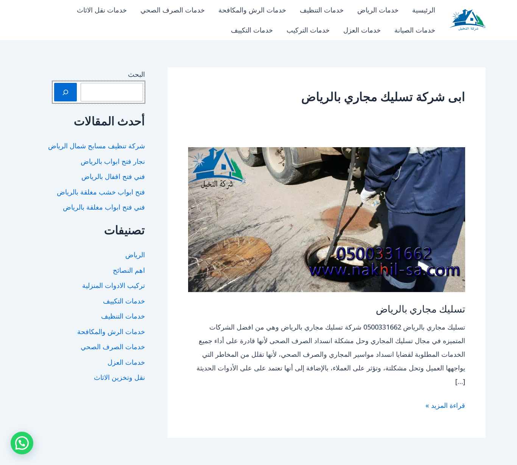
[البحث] (65, 92)
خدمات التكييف (252, 29)
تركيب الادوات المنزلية (113, 285)
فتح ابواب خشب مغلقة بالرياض (101, 191)
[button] (22, 443)
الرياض (135, 254)
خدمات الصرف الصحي (172, 9)
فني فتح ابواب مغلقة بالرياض (104, 207)
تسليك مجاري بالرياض (420, 308)
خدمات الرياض (378, 9)
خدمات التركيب (308, 29)
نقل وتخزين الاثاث (119, 377)
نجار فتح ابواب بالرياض (113, 161)
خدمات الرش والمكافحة (252, 9)
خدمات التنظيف (322, 9)
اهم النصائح (129, 270)
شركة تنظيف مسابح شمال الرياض (96, 145)
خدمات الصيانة (414, 29)
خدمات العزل (362, 29)
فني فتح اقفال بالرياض (113, 176)
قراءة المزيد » (445, 406)
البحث (136, 74)
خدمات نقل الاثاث (102, 9)
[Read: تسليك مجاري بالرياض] (326, 218)
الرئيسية (423, 9)
